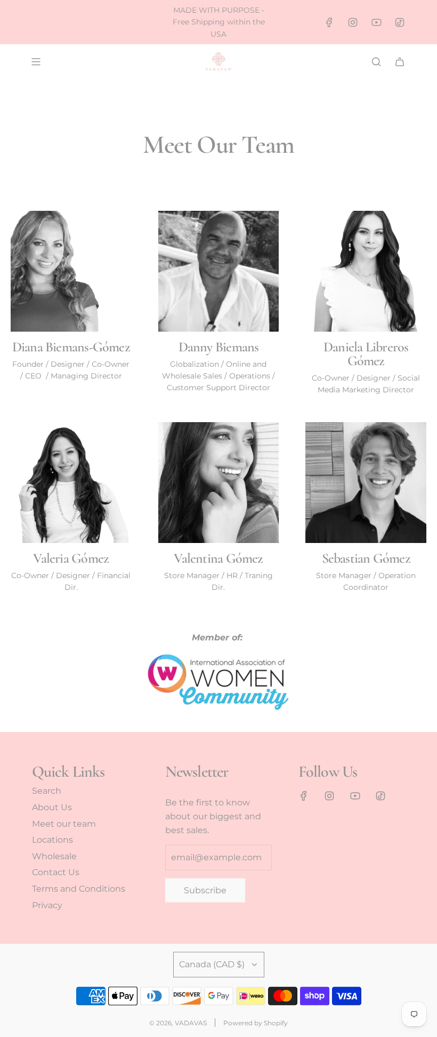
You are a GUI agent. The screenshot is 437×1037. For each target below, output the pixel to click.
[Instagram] (353, 22)
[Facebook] (329, 22)
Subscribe (205, 890)
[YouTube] (376, 22)
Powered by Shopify (255, 1023)
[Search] (376, 61)
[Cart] (399, 61)
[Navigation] (35, 61)
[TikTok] (399, 22)
